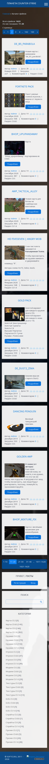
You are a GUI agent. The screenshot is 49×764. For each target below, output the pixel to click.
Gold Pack (24, 300)
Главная (6, 13)
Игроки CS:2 (11, 652)
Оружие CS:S (11, 644)
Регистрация (20, 583)
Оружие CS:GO (12, 640)
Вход (33, 583)
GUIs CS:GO (11, 703)
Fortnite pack (24, 86)
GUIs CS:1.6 (11, 710)
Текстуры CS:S (12, 691)
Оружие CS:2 (11, 636)
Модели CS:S (11, 675)
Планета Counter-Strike (21, 3)
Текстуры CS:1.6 (13, 695)
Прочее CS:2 (11, 730)
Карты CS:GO (11, 624)
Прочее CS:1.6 (12, 742)
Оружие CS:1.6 (12, 648)
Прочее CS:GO (12, 734)
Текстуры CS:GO (13, 687)
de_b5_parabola (24, 44)
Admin (14, 68)
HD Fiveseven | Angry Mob (24, 239)
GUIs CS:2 (10, 699)
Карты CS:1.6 (11, 632)
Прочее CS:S (11, 738)
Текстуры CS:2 (12, 683)
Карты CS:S (11, 628)
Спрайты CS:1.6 (13, 726)
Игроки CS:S (11, 659)
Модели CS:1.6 (12, 679)
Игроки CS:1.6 (12, 663)
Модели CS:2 (11, 667)
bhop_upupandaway (24, 134)
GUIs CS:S (10, 706)
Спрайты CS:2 (12, 714)
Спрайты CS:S (12, 722)
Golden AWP (24, 456)
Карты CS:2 (11, 620)
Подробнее (33, 61)
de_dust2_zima (24, 368)
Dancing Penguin (24, 411)
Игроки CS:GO (12, 655)
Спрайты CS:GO (13, 718)
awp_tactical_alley (24, 191)
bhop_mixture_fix (24, 519)
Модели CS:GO (12, 671)
